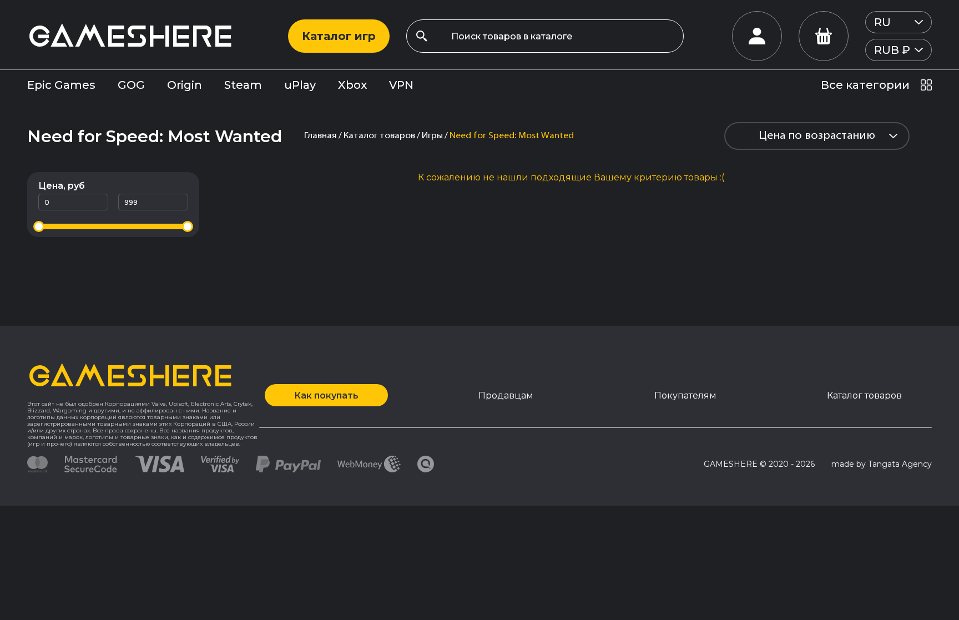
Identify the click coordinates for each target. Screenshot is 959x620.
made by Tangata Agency (881, 464)
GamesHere (130, 35)
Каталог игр (339, 36)
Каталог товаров (864, 395)
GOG (131, 85)
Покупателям (685, 395)
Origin (184, 85)
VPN (401, 85)
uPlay (300, 85)
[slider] (38, 226)
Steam (243, 85)
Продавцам (505, 395)
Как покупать (326, 395)
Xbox (352, 85)
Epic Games (61, 85)
